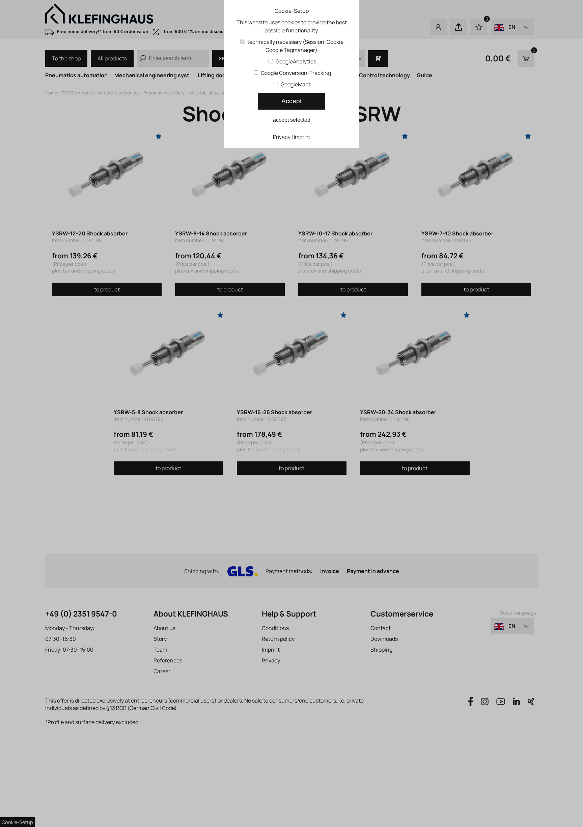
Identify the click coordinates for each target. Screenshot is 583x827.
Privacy (281, 137)
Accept (291, 101)
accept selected (291, 120)
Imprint (302, 137)
